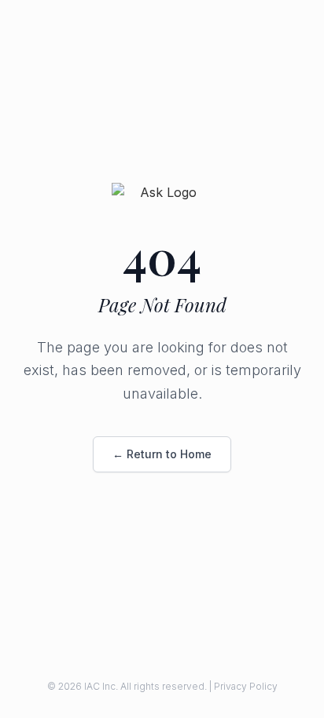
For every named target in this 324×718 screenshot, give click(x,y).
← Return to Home (162, 454)
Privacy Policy (246, 686)
